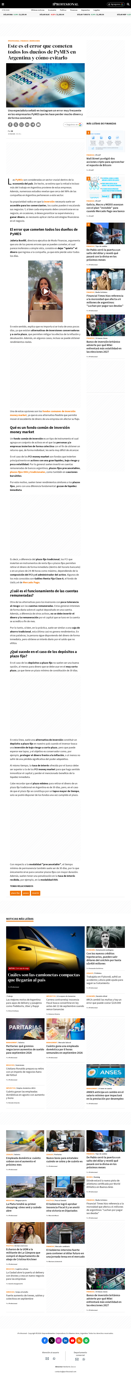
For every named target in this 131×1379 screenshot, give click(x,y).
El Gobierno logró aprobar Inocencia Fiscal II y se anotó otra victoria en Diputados (63, 1207)
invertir (35, 893)
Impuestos (85, 10)
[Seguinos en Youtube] (72, 1340)
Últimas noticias (37, 10)
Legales (97, 10)
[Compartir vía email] (38, 124)
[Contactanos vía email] (47, 1358)
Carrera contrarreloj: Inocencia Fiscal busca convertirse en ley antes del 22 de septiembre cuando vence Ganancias (65, 1004)
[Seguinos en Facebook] (45, 1340)
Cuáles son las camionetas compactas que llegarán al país (44, 977)
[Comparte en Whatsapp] (21, 124)
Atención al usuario (50, 1352)
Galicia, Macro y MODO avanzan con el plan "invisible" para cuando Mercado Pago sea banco (105, 208)
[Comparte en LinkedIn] (27, 124)
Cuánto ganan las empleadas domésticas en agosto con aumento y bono (25, 1095)
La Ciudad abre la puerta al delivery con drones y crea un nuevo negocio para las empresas (25, 1276)
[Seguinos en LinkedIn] (65, 1340)
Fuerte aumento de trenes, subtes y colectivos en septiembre (25, 1297)
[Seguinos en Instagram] (58, 1340)
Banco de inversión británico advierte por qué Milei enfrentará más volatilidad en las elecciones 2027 (103, 347)
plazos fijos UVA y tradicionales (27, 472)
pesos (26, 893)
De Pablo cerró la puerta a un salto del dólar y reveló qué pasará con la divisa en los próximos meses (103, 255)
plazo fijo (15, 893)
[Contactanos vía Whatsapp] (54, 1358)
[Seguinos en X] (51, 1340)
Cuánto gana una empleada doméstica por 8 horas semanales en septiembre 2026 (64, 1049)
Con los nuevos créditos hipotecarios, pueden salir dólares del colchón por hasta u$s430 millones (103, 958)
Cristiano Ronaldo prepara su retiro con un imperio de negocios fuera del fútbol (25, 1072)
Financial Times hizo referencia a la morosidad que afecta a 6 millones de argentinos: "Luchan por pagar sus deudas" (104, 301)
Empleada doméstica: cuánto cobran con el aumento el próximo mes (23, 1161)
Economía (52, 10)
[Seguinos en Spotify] (86, 1340)
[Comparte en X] (16, 124)
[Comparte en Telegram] (32, 124)
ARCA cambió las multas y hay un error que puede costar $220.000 (103, 1001)
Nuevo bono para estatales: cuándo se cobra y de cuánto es (64, 1159)
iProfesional (13, 41)
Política (63, 10)
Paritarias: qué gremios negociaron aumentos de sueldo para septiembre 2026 (25, 1049)
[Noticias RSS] (79, 1340)
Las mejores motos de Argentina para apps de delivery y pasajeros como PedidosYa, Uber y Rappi (24, 1003)
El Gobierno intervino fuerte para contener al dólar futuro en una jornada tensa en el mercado (65, 1253)
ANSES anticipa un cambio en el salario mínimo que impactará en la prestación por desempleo (105, 1095)
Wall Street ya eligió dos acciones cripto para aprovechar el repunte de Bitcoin (105, 162)
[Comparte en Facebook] (10, 124)
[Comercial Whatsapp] (83, 1359)
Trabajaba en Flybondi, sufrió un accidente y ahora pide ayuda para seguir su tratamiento (104, 980)
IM (12, 131)
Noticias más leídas (20, 919)
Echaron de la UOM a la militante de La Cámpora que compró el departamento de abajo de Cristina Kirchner (23, 1254)
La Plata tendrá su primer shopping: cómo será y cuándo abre (23, 1207)
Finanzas (73, 10)
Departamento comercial (80, 1354)
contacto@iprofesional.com (65, 1372)
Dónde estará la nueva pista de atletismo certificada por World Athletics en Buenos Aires (103, 1184)
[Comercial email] (76, 1359)
